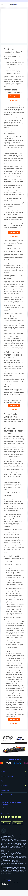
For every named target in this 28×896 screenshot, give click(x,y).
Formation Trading (5, 790)
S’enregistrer (14, 96)
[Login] (26, 4)
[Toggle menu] (2, 4)
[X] (12, 817)
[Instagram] (9, 817)
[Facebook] (2, 817)
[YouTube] (6, 817)
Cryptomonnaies (5, 781)
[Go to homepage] (6, 880)
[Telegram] (19, 817)
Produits (3, 771)
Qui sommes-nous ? (6, 794)
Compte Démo (14, 100)
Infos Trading (4, 785)
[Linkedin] (16, 817)
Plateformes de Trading (7, 776)
